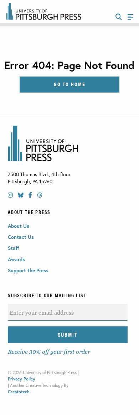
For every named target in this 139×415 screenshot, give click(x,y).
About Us (18, 225)
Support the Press (28, 270)
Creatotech (19, 391)
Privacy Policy (21, 379)
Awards (16, 259)
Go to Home (70, 84)
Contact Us (21, 236)
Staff (13, 248)
